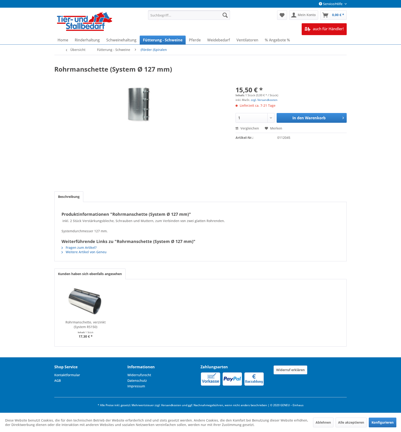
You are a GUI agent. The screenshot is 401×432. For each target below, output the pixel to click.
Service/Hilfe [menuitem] (332, 4)
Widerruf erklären (290, 370)
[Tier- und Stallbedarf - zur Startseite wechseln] (85, 21)
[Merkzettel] (282, 15)
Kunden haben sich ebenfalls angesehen (90, 274)
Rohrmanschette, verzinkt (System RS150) (85, 324)
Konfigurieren (383, 422)
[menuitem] (189, 15)
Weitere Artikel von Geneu (86, 252)
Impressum (136, 386)
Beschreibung (69, 196)
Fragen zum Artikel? (81, 247)
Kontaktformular (67, 375)
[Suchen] (225, 15)
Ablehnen (323, 422)
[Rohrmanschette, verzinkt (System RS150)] (85, 301)
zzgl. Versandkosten (264, 100)
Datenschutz (137, 380)
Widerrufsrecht (139, 375)
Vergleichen (249, 128)
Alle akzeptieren (351, 422)
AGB (57, 380)
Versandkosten (171, 405)
